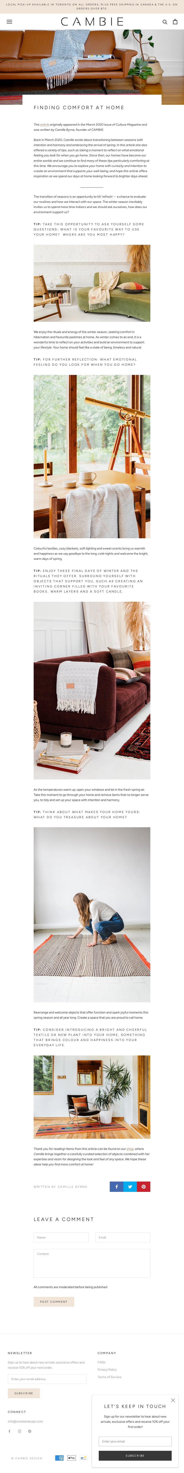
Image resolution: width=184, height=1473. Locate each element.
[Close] (173, 1400)
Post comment (54, 1301)
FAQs (101, 1362)
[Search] (165, 21)
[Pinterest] (29, 1431)
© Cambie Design (26, 1458)
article (44, 125)
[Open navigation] (9, 22)
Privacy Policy (107, 1370)
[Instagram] (19, 1431)
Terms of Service (109, 1377)
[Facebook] (9, 1431)
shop (130, 1149)
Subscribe (135, 1455)
